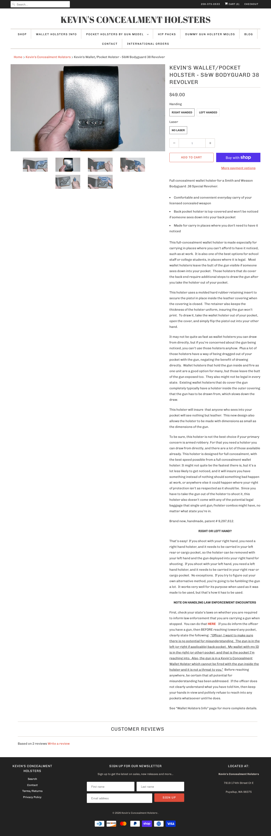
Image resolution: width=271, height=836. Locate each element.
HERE (212, 624)
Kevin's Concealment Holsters (136, 19)
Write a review (59, 744)
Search (32, 778)
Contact (110, 43)
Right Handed (182, 112)
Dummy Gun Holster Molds (210, 34)
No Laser (178, 130)
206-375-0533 (210, 4)
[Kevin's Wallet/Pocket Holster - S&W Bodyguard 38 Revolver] (88, 107)
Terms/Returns (32, 791)
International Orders (148, 43)
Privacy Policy (32, 797)
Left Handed (208, 112)
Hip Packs (167, 34)
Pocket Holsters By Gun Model (115, 34)
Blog (248, 34)
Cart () (233, 4)
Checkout (251, 4)
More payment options (238, 168)
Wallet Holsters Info (56, 34)
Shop (22, 34)
